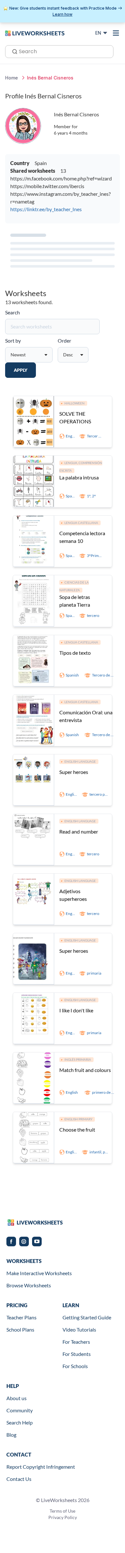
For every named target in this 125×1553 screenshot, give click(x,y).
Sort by (13, 340)
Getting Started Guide (87, 1317)
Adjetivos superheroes (73, 895)
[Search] (13, 51)
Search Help (19, 1422)
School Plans (20, 1329)
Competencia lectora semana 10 (82, 537)
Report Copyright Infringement (40, 1467)
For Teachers (76, 1342)
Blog (11, 1435)
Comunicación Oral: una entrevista (86, 716)
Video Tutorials (79, 1329)
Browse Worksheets (28, 1285)
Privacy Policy (62, 1517)
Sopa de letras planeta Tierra (74, 601)
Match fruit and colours (85, 1070)
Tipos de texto (75, 653)
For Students (77, 1354)
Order (64, 340)
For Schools (75, 1366)
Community (19, 1410)
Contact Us (18, 1479)
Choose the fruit (77, 1129)
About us (16, 1398)
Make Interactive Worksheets (39, 1273)
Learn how (62, 14)
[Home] (34, 32)
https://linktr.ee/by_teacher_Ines (46, 209)
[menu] (116, 33)
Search (12, 312)
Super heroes (73, 772)
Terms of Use (62, 1511)
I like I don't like (76, 1010)
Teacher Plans (21, 1317)
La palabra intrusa (79, 477)
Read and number (78, 831)
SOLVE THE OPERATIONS (75, 417)
